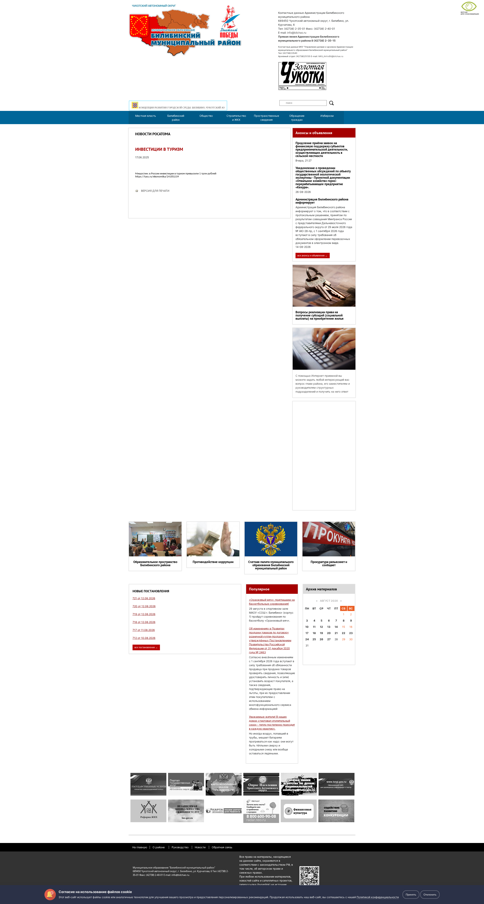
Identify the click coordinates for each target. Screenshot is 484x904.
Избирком (327, 115)
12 (321, 626)
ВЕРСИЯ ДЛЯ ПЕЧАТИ (155, 190)
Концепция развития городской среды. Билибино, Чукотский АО (181, 107)
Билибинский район (175, 117)
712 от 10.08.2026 (144, 638)
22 (343, 633)
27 (328, 639)
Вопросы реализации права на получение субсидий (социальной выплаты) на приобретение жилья (320, 315)
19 (321, 633)
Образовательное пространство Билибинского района (155, 563)
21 (336, 633)
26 (321, 639)
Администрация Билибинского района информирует (322, 201)
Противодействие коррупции (213, 562)
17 (307, 633)
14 (336, 626)
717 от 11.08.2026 (144, 630)
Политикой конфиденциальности (378, 897)
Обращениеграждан (296, 117)
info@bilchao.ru (296, 32)
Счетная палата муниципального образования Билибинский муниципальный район (271, 565)
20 (329, 633)
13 (328, 626)
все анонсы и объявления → (312, 255)
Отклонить (430, 894)
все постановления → (146, 647)
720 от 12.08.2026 (144, 606)
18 (314, 633)
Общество (206, 115)
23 (351, 633)
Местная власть (145, 115)
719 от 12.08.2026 (144, 614)
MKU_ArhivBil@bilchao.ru (330, 56)
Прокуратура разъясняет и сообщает (329, 563)
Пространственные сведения (266, 117)
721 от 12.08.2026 (144, 598)
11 (314, 626)
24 (307, 639)
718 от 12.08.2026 (144, 622)
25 (314, 639)
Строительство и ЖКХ (236, 117)
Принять (411, 894)
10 (307, 626)
